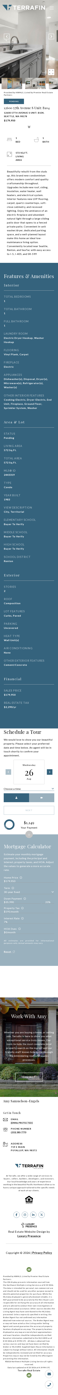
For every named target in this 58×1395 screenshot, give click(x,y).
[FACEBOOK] (16, 1215)
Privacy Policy (42, 1252)
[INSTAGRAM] (25, 1215)
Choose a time (12, 788)
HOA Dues (10, 928)
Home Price (11, 877)
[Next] (49, 772)
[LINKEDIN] (33, 1215)
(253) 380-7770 (18, 1132)
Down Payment (13, 898)
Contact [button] (29, 1077)
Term (7, 887)
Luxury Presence (29, 1236)
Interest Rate (12, 918)
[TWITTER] (42, 1215)
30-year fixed (12, 891)
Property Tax (12, 908)
